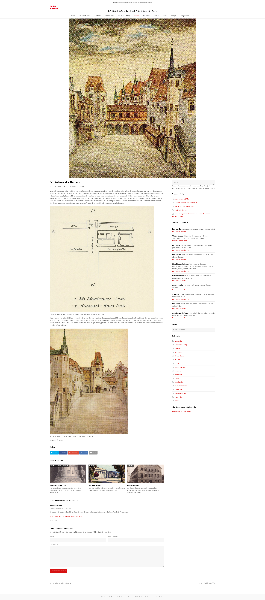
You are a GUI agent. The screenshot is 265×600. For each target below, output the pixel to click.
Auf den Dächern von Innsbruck (186, 203)
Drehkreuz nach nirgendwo (184, 206)
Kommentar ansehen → (180, 231)
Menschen (178, 374)
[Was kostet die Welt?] (107, 474)
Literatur (178, 371)
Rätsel (177, 378)
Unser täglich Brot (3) (206, 583)
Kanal (177, 363)
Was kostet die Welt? (95, 485)
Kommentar (54, 544)
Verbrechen (179, 397)
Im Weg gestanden (133, 485)
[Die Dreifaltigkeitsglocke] (68, 474)
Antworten (53, 520)
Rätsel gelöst (179, 382)
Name (52, 536)
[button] (54, 452)
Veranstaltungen (180, 393)
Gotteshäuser (55, 466)
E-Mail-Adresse (113, 536)
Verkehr (177, 401)
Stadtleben (178, 389)
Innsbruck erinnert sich (132, 10)
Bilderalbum (179, 348)
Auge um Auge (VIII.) (182, 199)
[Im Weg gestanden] (145, 474)
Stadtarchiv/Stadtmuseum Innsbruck (123, 597)
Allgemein (178, 341)
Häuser (82, 186)
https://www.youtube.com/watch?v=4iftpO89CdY (66, 516)
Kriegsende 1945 (180, 367)
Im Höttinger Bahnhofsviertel (61, 583)
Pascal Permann (71, 186)
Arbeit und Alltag (181, 345)
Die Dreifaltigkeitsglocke (58, 485)
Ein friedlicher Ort (181, 210)
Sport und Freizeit (181, 386)
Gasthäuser (178, 352)
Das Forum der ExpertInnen (182, 411)
